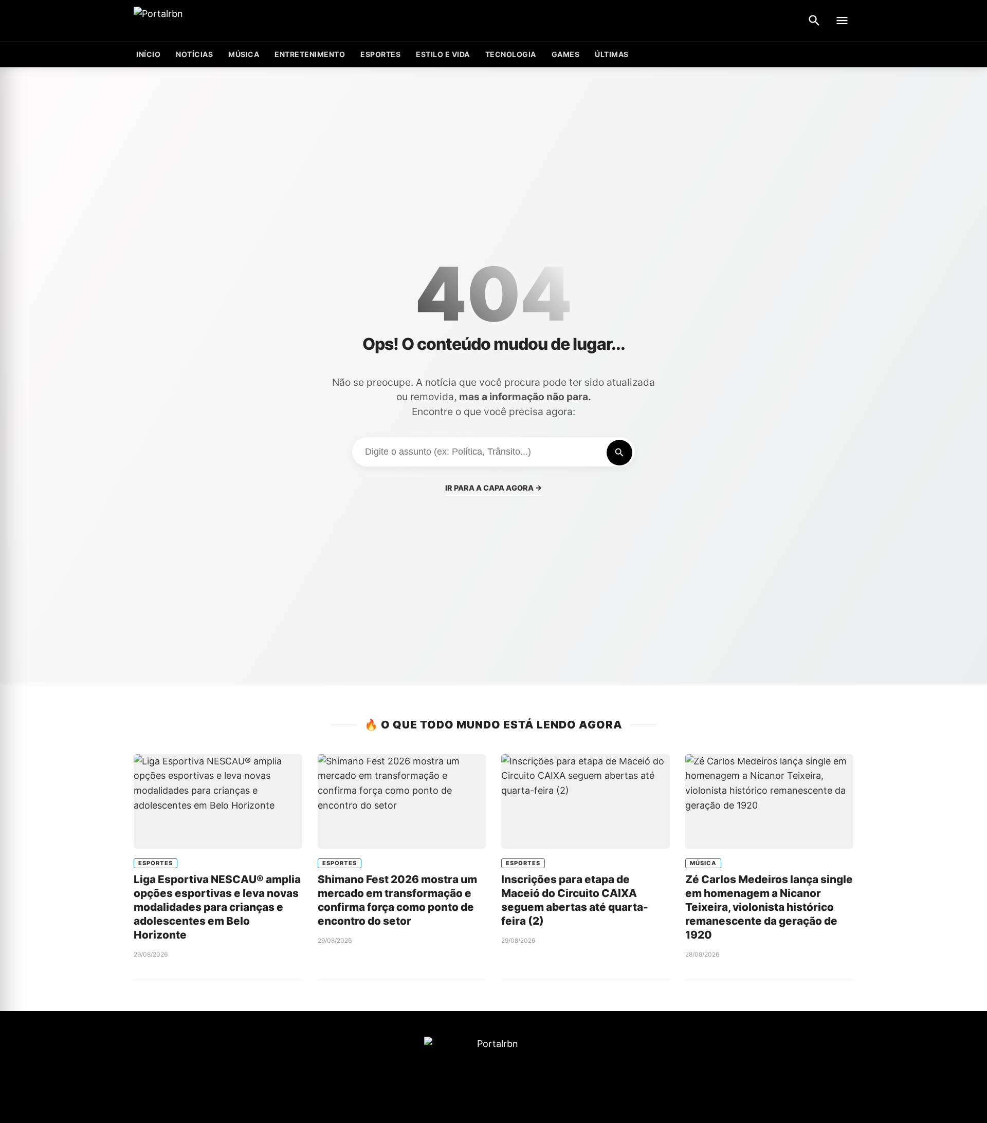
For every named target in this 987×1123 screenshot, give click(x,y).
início (148, 54)
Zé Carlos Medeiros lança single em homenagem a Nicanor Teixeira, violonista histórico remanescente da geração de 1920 (769, 907)
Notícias (194, 54)
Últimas (612, 54)
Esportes (380, 54)
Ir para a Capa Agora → (493, 487)
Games (566, 54)
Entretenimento (310, 54)
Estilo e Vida (443, 54)
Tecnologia (510, 54)
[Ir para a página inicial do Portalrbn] (198, 21)
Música (243, 54)
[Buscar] (814, 20)
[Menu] (842, 20)
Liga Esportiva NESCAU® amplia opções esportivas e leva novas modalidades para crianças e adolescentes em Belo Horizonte (217, 907)
